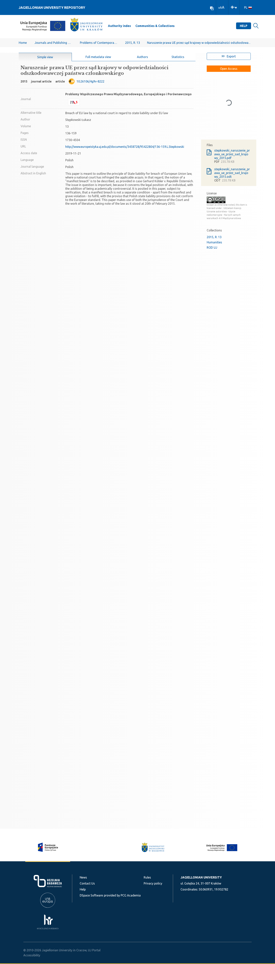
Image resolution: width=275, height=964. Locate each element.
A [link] (219, 8)
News (83, 877)
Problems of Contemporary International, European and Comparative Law (98, 42)
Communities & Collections (155, 26)
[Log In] (234, 7)
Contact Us (87, 883)
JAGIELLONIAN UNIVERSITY (201, 877)
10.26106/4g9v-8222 (90, 81)
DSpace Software (91, 895)
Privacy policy (153, 883)
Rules (147, 877)
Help (243, 26)
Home (23, 42)
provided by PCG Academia (122, 895)
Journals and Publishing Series (53, 42)
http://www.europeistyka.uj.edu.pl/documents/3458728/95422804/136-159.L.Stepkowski (124, 146)
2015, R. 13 (132, 42)
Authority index (119, 26)
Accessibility (31, 955)
